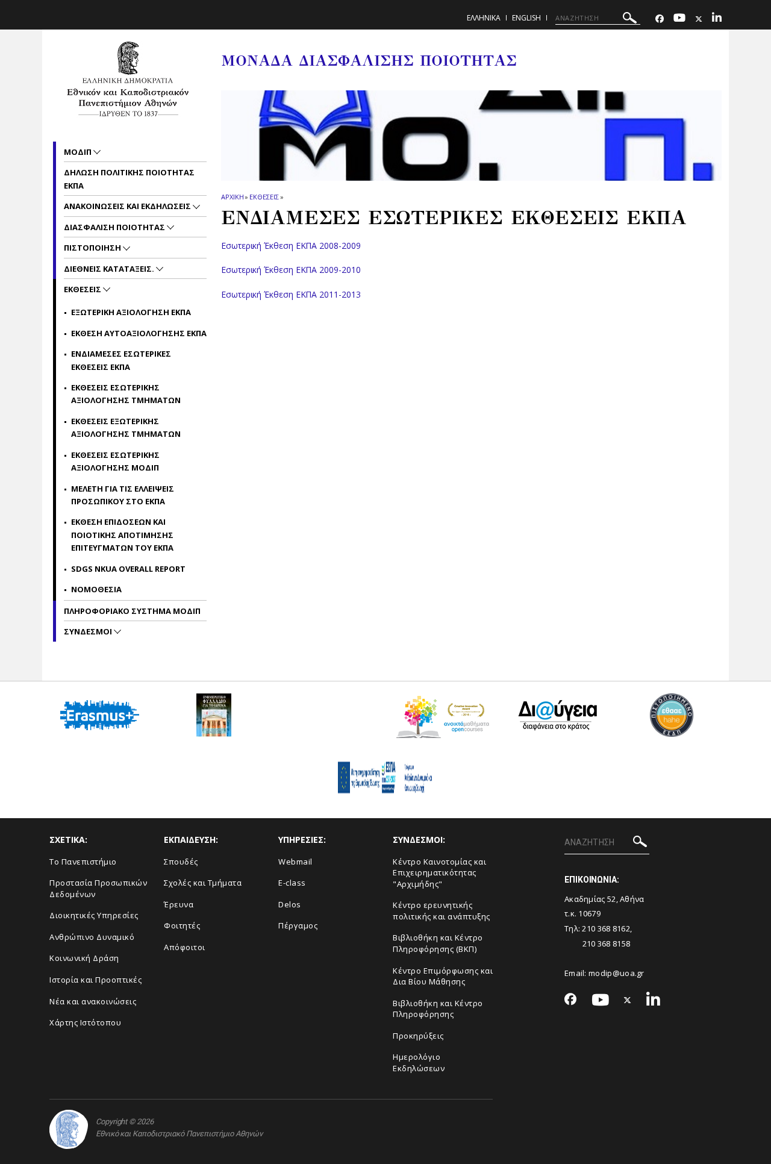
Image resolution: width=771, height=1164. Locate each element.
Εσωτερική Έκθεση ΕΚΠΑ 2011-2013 (291, 294)
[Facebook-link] (659, 19)
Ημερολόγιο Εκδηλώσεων (419, 1062)
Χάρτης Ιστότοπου (85, 1022)
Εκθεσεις (263, 196)
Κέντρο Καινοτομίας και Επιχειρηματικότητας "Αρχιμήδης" (439, 872)
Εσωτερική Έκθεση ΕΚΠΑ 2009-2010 (291, 269)
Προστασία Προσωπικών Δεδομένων (98, 888)
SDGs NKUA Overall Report (128, 568)
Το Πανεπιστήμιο (83, 861)
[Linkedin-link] (717, 19)
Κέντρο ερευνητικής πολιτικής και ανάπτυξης (441, 911)
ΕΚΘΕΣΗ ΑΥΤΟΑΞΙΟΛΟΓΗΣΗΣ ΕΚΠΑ (139, 333)
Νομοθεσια (96, 589)
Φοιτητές (182, 925)
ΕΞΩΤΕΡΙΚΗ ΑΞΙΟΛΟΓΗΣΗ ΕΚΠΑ (131, 312)
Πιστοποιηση (93, 247)
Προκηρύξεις (418, 1035)
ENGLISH (526, 18)
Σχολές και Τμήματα (203, 882)
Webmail (295, 861)
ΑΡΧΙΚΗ (232, 196)
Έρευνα (178, 904)
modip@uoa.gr (617, 973)
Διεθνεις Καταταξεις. (110, 268)
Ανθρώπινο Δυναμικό (91, 936)
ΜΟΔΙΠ (78, 151)
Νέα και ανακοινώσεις (92, 1001)
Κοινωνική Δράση (84, 958)
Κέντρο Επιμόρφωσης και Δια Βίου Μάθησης (443, 976)
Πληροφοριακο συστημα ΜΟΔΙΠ (132, 610)
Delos (289, 904)
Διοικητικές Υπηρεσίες (94, 915)
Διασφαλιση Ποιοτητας (115, 227)
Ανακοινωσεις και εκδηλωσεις (128, 206)
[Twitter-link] (698, 19)
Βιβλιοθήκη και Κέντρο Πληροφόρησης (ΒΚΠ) (438, 943)
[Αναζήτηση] (629, 19)
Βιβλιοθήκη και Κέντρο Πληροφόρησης (438, 1009)
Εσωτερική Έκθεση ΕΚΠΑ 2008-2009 (291, 245)
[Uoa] (68, 1129)
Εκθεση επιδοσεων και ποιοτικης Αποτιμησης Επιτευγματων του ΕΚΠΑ (122, 534)
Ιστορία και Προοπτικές (95, 979)
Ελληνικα (484, 18)
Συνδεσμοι (89, 631)
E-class (292, 882)
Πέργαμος (297, 925)
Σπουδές (181, 861)
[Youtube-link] (679, 19)
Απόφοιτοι (184, 947)
